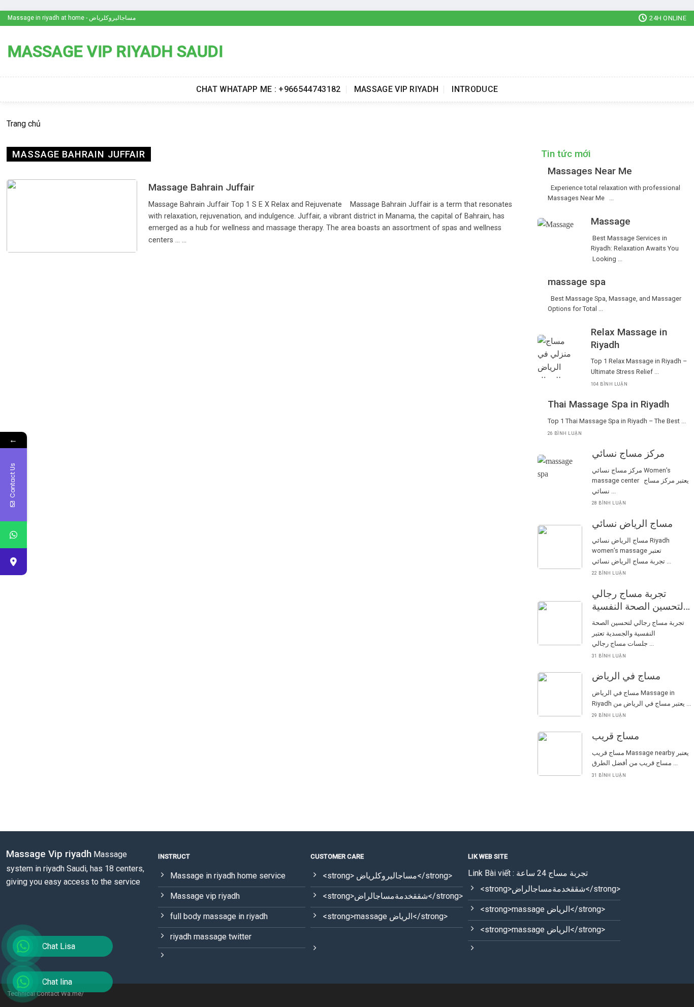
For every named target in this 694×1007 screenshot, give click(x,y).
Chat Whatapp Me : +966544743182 (268, 89)
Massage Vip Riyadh (396, 89)
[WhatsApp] (13, 534)
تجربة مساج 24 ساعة (552, 873)
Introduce (475, 89)
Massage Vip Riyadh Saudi (115, 51)
